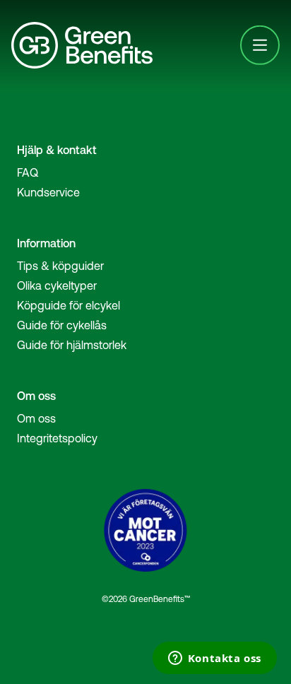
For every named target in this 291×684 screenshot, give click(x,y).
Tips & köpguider (60, 265)
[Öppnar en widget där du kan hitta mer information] (214, 659)
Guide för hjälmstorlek (71, 344)
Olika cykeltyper (57, 285)
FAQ (27, 172)
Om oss (36, 418)
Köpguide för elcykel (68, 305)
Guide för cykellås (62, 325)
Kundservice (48, 192)
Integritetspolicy (57, 438)
